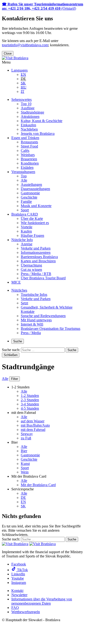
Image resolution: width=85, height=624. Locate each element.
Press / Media (31, 333)
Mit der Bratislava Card (38, 485)
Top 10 (26, 104)
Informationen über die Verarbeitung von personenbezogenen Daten (41, 601)
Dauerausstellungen (35, 189)
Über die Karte (32, 218)
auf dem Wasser (32, 421)
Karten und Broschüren (38, 261)
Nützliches (19, 290)
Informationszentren (36, 252)
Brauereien (29, 159)
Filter (14, 379)
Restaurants (29, 142)
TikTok (22, 570)
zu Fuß (26, 438)
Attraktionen (30, 117)
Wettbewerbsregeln (25, 612)
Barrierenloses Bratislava (39, 257)
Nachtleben (29, 129)
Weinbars (28, 155)
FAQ (15, 608)
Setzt (24, 303)
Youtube (17, 578)
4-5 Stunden (30, 408)
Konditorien (30, 163)
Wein (25, 472)
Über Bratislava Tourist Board (43, 278)
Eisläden (27, 168)
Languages (19, 70)
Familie (26, 202)
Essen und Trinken (25, 138)
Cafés (25, 151)
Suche (17, 341)
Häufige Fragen (32, 235)
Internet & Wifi (32, 324)
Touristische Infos (34, 295)
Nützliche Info (22, 240)
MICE (16, 282)
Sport (25, 210)
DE (23, 498)
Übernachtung (31, 265)
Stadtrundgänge (32, 112)
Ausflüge (27, 108)
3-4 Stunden (30, 404)
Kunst (25, 464)
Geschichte (29, 197)
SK (23, 506)
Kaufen (26, 231)
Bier (24, 451)
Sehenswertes (21, 100)
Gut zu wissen (31, 269)
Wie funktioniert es (35, 223)
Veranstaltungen (23, 172)
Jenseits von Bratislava (38, 134)
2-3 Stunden (30, 400)
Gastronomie (30, 193)
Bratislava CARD (24, 214)
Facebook (18, 564)
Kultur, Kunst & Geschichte (41, 121)
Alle (24, 180)
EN (23, 502)
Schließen (10, 355)
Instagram (18, 583)
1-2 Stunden (30, 396)
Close (8, 53)
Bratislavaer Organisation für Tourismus (50, 329)
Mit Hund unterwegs (36, 320)
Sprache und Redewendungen (43, 316)
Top (24, 176)
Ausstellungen (31, 185)
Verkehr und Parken (36, 248)
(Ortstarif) (42, 6)
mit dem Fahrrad (33, 430)
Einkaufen (28, 125)
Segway (27, 434)
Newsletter (19, 595)
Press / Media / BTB (36, 274)
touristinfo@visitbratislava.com (25, 45)
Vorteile (26, 227)
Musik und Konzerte (36, 206)
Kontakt (17, 591)
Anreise (26, 244)
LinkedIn (18, 574)
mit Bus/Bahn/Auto (35, 425)
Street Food (29, 146)
